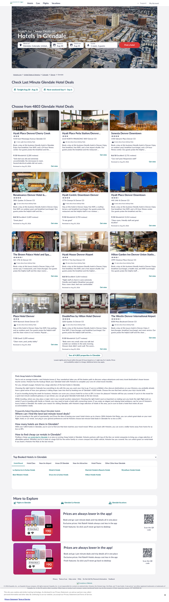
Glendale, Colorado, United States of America (36, 46)
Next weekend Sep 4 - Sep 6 (59, 90)
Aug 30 (60, 46)
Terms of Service (24, 599)
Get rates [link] (54, 166)
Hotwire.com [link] (17, 75)
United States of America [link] (32, 75)
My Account (154, 3)
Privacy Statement (11, 599)
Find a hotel (129, 45)
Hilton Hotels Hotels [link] (93, 475)
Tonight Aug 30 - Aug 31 (27, 90)
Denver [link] (53, 75)
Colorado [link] (45, 75)
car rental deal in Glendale (37, 437)
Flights (46, 3)
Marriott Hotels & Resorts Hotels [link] (97, 470)
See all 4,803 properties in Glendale (84, 355)
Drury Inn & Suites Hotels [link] (58, 475)
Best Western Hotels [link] (20, 475)
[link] (36, 503)
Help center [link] (72, 579)
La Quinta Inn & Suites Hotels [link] (24, 470)
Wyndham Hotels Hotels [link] (130, 470)
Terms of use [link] (63, 579)
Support (143, 3)
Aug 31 (77, 46)
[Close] (165, 595)
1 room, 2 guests (98, 46)
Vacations (56, 3)
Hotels (30, 3)
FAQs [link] (79, 579)
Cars (38, 3)
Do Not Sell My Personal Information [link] (95, 579)
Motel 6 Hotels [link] (54, 470)
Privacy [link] (55, 579)
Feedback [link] (112, 579)
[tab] (18, 463)
